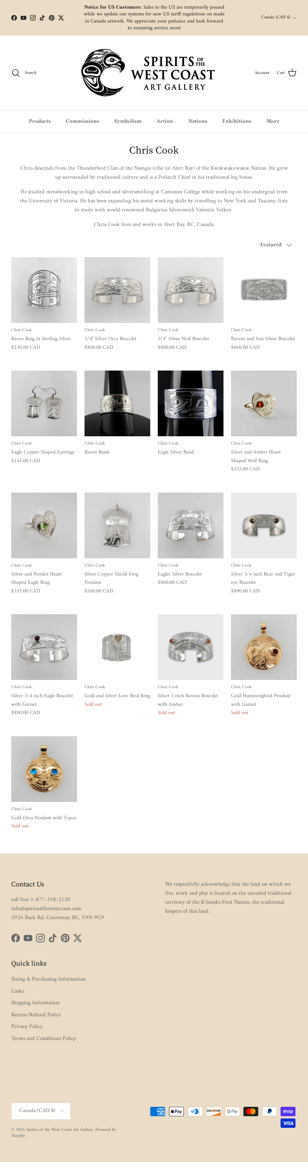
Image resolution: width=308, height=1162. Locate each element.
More (272, 121)
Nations (197, 121)
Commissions (82, 121)
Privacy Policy (27, 1027)
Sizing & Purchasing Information (48, 979)
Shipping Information (35, 1003)
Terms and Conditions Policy (43, 1039)
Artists (165, 121)
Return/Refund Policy (36, 1015)
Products (40, 121)
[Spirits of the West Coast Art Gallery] (154, 73)
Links (17, 991)
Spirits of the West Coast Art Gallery (59, 1130)
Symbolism (128, 121)
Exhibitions (236, 121)
